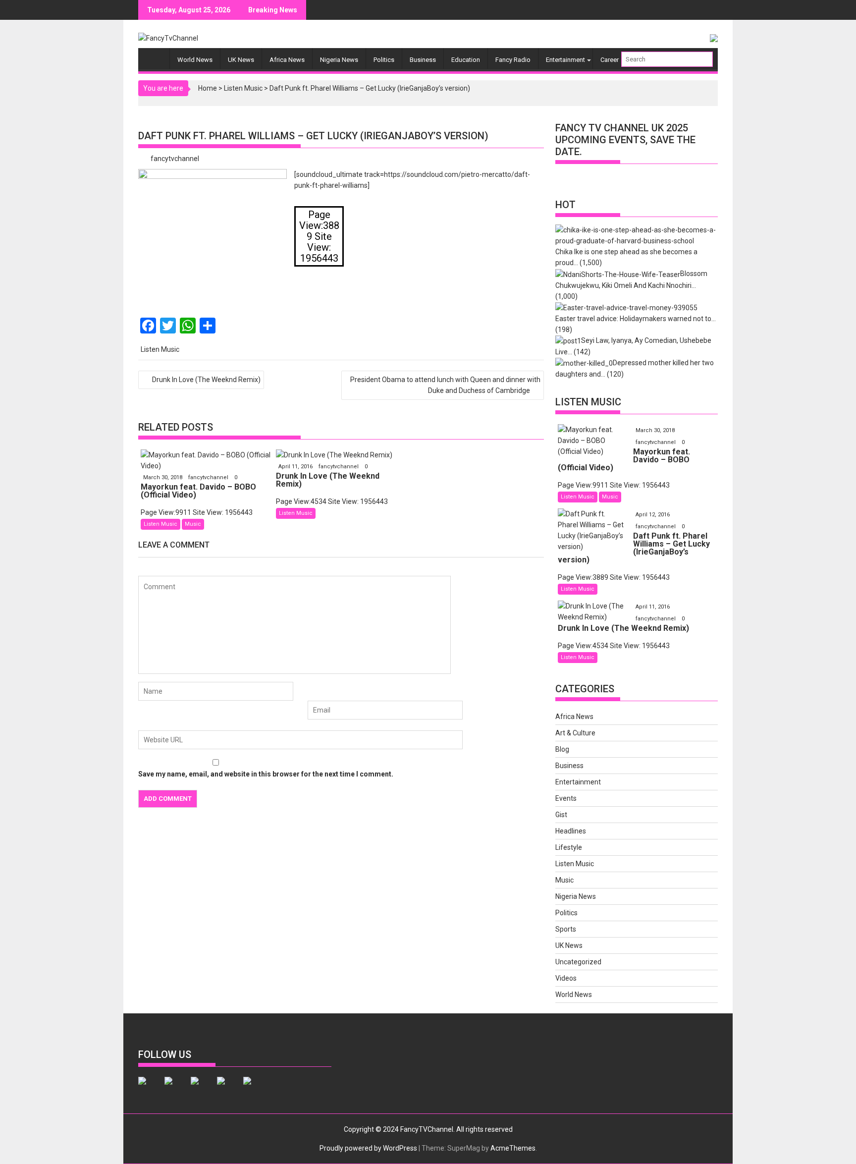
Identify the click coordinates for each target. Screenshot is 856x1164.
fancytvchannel (175, 159)
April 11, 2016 (296, 466)
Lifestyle (568, 847)
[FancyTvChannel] (156, 54)
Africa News (287, 59)
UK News (241, 59)
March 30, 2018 (163, 477)
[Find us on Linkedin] (202, 1089)
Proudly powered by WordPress (368, 1148)
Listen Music (243, 88)
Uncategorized (578, 962)
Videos (566, 978)
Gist (561, 815)
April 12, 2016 (653, 514)
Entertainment (565, 59)
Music (193, 524)
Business (423, 59)
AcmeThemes (512, 1148)
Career (609, 59)
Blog (562, 749)
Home (207, 88)
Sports (565, 929)
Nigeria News (339, 59)
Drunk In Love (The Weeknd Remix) (206, 380)
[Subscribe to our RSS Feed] (229, 1089)
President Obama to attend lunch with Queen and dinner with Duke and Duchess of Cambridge (445, 385)
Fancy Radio (513, 59)
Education (465, 59)
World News (195, 59)
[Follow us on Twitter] (176, 1089)
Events (566, 798)
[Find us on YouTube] (255, 1089)
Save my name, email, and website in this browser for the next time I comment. (265, 774)
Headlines (570, 831)
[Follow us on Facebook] (150, 1089)
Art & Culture (575, 733)
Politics (384, 59)
